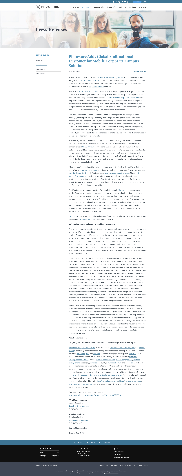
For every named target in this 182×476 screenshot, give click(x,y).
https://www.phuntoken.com (80, 384)
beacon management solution (117, 173)
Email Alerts (40, 74)
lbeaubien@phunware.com (80, 406)
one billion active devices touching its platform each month (97, 375)
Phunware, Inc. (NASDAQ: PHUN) (110, 77)
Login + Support (143, 465)
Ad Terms (128, 465)
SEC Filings (132, 7)
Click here (73, 216)
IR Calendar (40, 69)
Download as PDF (140, 72)
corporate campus (96, 86)
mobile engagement (124, 360)
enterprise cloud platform (88, 80)
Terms (121, 465)
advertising (95, 363)
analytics (129, 363)
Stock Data (122, 7)
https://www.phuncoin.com (130, 381)
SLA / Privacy (114, 465)
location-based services (105, 360)
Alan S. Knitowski (89, 147)
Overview (76, 7)
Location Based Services (78, 173)
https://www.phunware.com (106, 381)
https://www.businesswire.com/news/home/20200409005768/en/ (95, 395)
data (87, 354)
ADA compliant (124, 190)
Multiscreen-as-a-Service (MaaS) (123, 348)
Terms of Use (114, 473)
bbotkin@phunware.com (79, 420)
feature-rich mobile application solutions (123, 97)
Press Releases (41, 65)
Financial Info (111, 7)
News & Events (86, 7)
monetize (132, 354)
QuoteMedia (75, 471)
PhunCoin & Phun (114, 363)
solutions (81, 354)
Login (144, 1)
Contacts (92, 442)
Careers (101, 465)
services (96, 354)
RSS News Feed (105, 442)
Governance (142, 7)
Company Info (99, 7)
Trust (107, 465)
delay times (113, 471)
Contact (135, 465)
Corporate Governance (121, 457)
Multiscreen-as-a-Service (88, 91)
